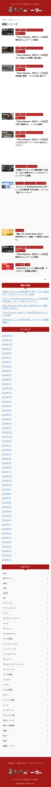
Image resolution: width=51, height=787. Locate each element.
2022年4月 (7, 458)
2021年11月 (7, 480)
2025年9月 (7, 349)
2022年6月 (7, 450)
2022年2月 (7, 467)
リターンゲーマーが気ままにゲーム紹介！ (25, 779)
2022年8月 (7, 441)
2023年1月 (6, 428)
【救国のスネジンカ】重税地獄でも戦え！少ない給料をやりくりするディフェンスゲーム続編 (31, 173)
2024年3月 (7, 375)
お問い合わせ (21, 763)
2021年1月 (6, 524)
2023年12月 (7, 388)
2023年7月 (6, 406)
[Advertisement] (25, 96)
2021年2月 (6, 520)
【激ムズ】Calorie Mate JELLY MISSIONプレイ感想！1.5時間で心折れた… (32, 237)
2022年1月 (6, 472)
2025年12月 (7, 335)
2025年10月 (7, 344)
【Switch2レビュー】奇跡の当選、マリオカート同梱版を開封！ (25, 320)
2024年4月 (7, 371)
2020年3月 (7, 551)
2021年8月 (6, 494)
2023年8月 (7, 401)
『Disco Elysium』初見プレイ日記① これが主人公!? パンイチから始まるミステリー (31, 142)
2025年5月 (7, 357)
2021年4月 (6, 511)
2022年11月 (7, 432)
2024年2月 (7, 379)
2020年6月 (7, 542)
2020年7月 (6, 538)
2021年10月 (7, 485)
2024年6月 (7, 366)
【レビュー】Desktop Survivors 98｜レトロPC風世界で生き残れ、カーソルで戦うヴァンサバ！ (32, 189)
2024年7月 (6, 362)
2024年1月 (6, 384)
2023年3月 (7, 419)
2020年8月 (7, 533)
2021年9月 (6, 489)
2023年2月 (7, 423)
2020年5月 (7, 546)
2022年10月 (7, 436)
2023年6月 (7, 410)
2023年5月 (7, 415)
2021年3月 (6, 516)
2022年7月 (6, 445)
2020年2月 (7, 555)
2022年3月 (7, 463)
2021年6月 (6, 502)
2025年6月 (7, 353)
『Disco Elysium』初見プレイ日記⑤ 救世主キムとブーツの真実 (25, 313)
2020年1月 (6, 560)
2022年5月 (7, 454)
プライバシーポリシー (36, 763)
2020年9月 (7, 529)
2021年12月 (7, 476)
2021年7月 (6, 498)
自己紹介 (11, 763)
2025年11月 (7, 340)
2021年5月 (6, 507)
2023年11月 (7, 393)
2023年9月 (7, 397)
